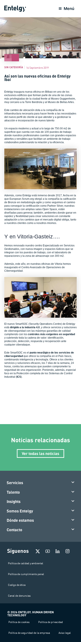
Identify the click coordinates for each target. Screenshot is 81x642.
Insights (14, 501)
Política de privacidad (50, 622)
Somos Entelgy (20, 511)
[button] (40, 483)
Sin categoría (13, 67)
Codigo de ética (16, 585)
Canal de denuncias (19, 595)
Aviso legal (65, 632)
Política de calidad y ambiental (25, 563)
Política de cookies (19, 622)
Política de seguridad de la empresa (29, 632)
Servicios (15, 482)
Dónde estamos (20, 520)
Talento (13, 492)
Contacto (14, 529)
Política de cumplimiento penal (26, 574)
